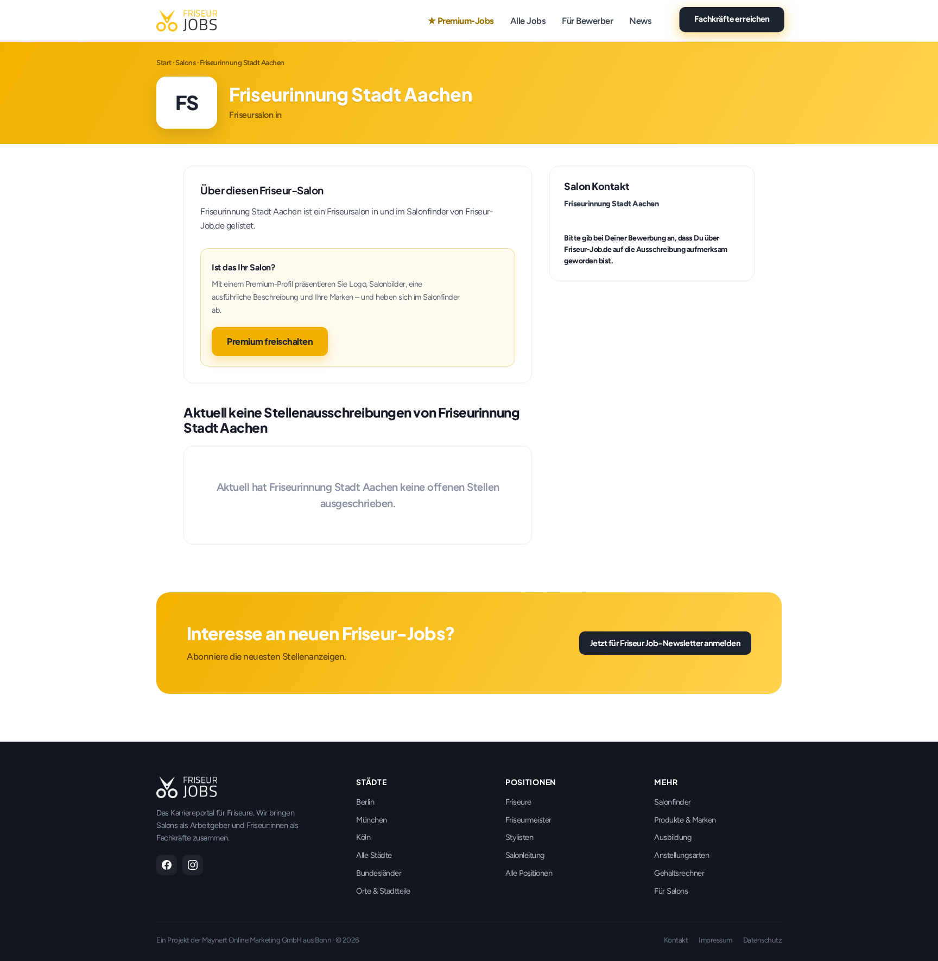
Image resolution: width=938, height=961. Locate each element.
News (640, 20)
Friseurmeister (528, 820)
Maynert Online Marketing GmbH (252, 939)
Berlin (365, 802)
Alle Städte (374, 855)
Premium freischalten (270, 341)
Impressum (715, 939)
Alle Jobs (528, 20)
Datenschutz (762, 939)
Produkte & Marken (685, 820)
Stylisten (519, 837)
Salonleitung (525, 855)
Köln (363, 837)
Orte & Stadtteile (383, 891)
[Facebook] (166, 865)
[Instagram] (192, 865)
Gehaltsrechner (679, 873)
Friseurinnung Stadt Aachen (611, 203)
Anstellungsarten (681, 855)
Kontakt (676, 939)
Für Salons (671, 891)
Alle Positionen (529, 873)
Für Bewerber (587, 20)
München (371, 820)
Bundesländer (378, 873)
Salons (185, 62)
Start (164, 62)
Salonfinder (672, 802)
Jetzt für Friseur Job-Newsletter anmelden (665, 643)
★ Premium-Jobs (461, 20)
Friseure (518, 802)
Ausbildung (673, 837)
